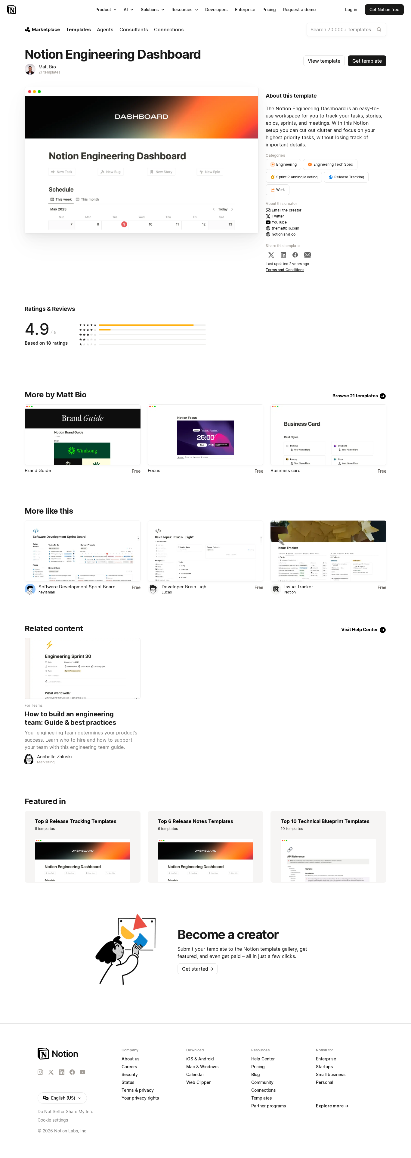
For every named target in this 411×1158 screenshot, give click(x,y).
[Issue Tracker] (328, 551)
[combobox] (346, 29)
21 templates (49, 72)
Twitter (278, 216)
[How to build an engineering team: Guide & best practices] (83, 668)
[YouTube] (82, 1072)
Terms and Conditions (285, 270)
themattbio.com (285, 228)
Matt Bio (47, 67)
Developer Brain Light (185, 587)
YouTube (279, 222)
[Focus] (206, 434)
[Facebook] (295, 254)
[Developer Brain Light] (206, 551)
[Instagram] (40, 1072)
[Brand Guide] (83, 434)
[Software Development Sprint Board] (83, 551)
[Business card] (328, 434)
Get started (198, 969)
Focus (154, 470)
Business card (285, 470)
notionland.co (283, 234)
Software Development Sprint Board (77, 587)
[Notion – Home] (12, 10)
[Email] (307, 254)
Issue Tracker (298, 587)
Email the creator (286, 210)
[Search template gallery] (379, 29)
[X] (271, 254)
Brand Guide (38, 470)
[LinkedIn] (283, 254)
